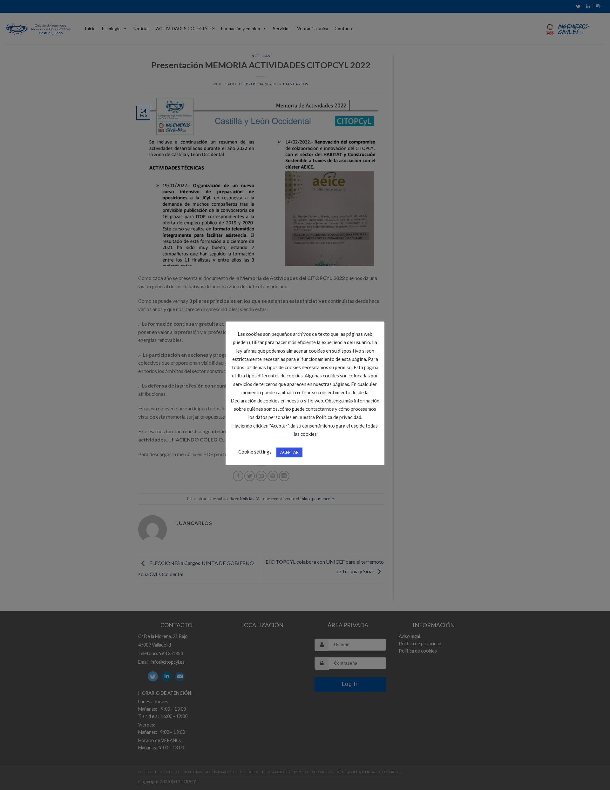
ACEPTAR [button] (289, 452)
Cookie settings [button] (255, 452)
